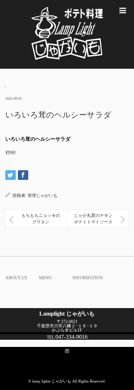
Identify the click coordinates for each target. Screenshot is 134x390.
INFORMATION (88, 277)
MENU (45, 277)
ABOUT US (16, 277)
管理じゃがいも (43, 195)
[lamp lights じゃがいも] (67, 34)
